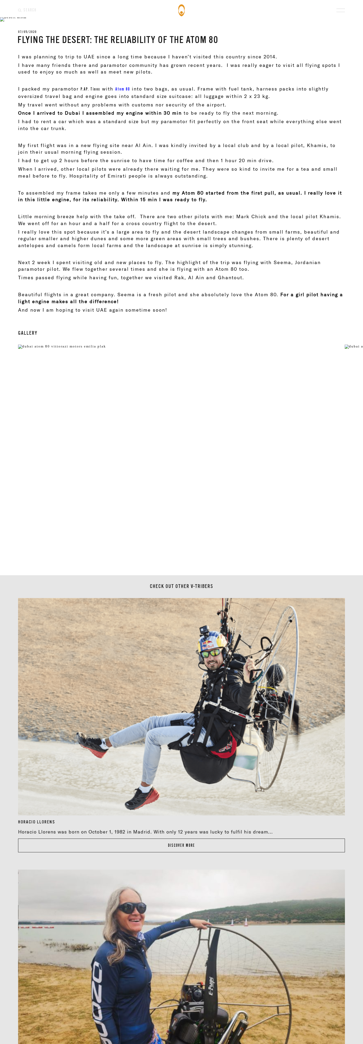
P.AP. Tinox (90, 89)
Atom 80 (122, 89)
